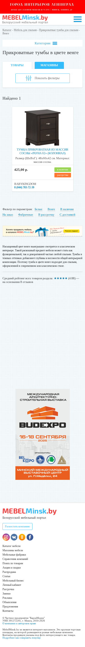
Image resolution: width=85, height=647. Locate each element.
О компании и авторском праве (19, 623)
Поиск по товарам (12, 563)
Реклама (7, 597)
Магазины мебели (12, 550)
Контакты (7, 610)
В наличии (67, 209)
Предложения (10, 606)
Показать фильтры (47, 78)
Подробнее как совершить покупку (21, 637)
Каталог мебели (11, 546)
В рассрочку (46, 214)
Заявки (6, 593)
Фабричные (25, 214)
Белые (38, 209)
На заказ (7, 214)
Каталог (7, 30)
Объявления (9, 602)
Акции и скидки (11, 567)
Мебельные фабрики (14, 554)
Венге (51, 209)
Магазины (49, 65)
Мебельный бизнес (13, 580)
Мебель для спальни (25, 30)
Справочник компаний (15, 559)
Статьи (6, 576)
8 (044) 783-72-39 (24, 187)
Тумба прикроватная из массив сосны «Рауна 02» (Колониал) (42, 151)
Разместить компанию (17, 526)
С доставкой (67, 214)
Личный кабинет (11, 585)
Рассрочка (8, 589)
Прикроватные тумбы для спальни (58, 30)
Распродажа (9, 572)
